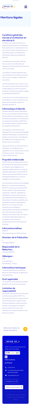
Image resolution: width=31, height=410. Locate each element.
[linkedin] (6, 357)
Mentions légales (20, 394)
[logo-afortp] (8, 5)
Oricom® (15, 399)
